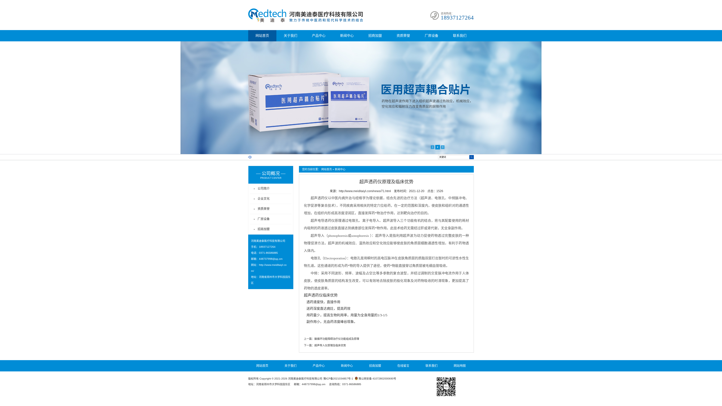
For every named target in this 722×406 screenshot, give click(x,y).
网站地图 (460, 365)
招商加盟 (375, 36)
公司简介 (264, 188)
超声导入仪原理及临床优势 (330, 345)
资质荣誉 (403, 36)
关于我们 (290, 36)
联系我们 (459, 36)
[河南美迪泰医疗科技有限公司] (305, 21)
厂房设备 (431, 36)
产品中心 (318, 36)
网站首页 (262, 36)
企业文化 (264, 198)
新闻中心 (347, 36)
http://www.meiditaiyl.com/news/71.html (365, 191)
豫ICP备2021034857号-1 (338, 378)
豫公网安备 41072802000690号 (377, 378)
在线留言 (403, 365)
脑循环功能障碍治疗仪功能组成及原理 (336, 338)
